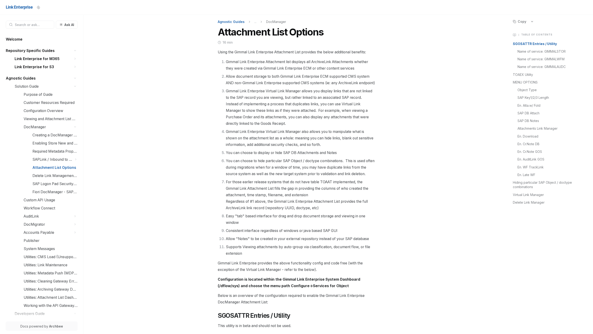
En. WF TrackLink (530, 167)
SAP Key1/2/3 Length (533, 98)
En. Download (527, 136)
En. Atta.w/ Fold (528, 105)
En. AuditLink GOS (530, 159)
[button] (75, 50)
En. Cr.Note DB (528, 144)
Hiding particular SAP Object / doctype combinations (542, 184)
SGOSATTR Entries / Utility (535, 44)
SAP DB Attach (528, 113)
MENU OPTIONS (525, 82)
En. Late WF (526, 175)
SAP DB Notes (528, 121)
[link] (42, 39)
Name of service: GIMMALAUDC (541, 67)
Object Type (527, 90)
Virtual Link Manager (528, 195)
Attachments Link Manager (537, 128)
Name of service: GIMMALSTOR (541, 51)
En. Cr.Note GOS (529, 152)
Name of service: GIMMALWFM (541, 59)
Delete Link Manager (529, 202)
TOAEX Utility (523, 75)
